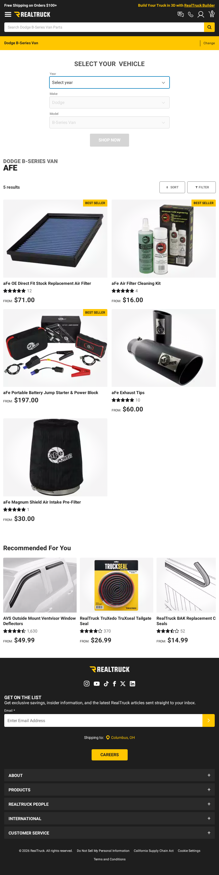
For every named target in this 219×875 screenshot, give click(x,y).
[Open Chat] (181, 14)
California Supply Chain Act (154, 851)
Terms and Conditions (110, 859)
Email (9, 710)
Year (53, 74)
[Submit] (208, 720)
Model (54, 114)
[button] (109, 775)
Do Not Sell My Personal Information (103, 851)
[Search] (209, 27)
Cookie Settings (189, 851)
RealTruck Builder (199, 5)
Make (53, 94)
